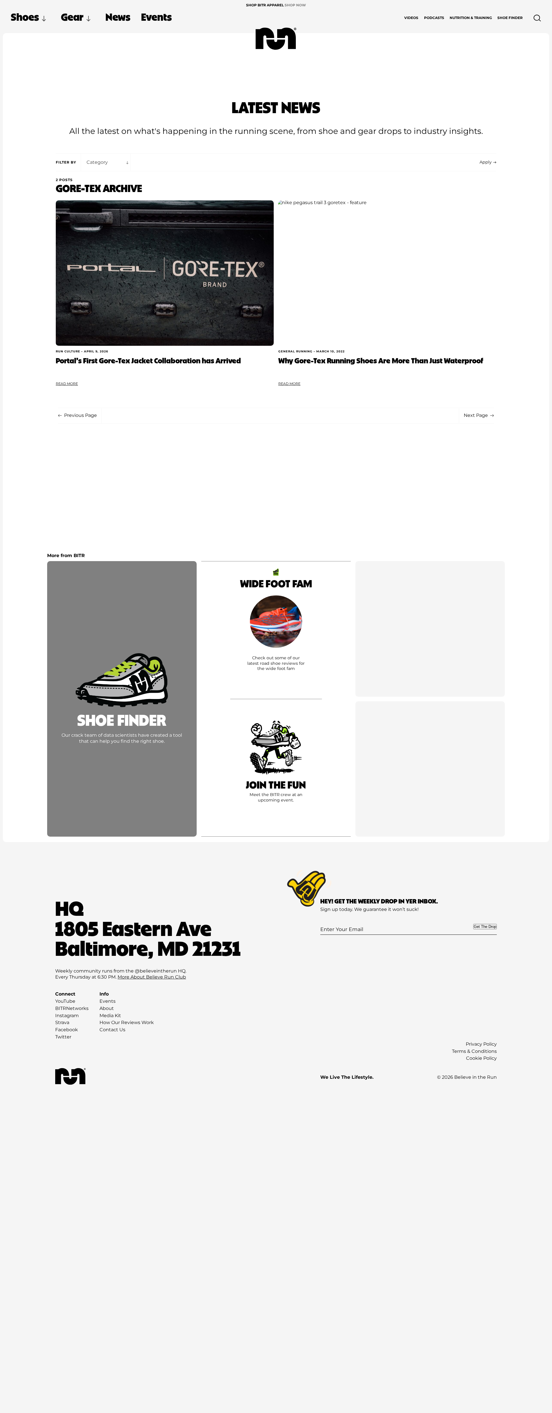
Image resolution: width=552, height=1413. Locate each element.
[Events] (276, 769)
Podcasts (434, 18)
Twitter (63, 1037)
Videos (411, 18)
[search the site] (537, 18)
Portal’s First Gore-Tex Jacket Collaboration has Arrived (148, 360)
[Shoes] (276, 629)
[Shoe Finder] (122, 699)
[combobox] (106, 162)
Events (156, 16)
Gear (72, 16)
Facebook (66, 1029)
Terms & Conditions (474, 1051)
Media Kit (110, 1015)
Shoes (25, 16)
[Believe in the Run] (276, 39)
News (118, 16)
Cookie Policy (481, 1058)
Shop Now (295, 5)
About (106, 1008)
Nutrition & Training (471, 18)
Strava (62, 1022)
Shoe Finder (510, 18)
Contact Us (112, 1029)
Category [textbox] (97, 162)
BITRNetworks (72, 1008)
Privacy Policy (481, 1044)
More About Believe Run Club (152, 977)
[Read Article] (165, 273)
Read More (67, 383)
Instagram (67, 1015)
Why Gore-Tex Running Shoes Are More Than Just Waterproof (380, 360)
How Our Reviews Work (126, 1022)
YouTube (65, 1001)
